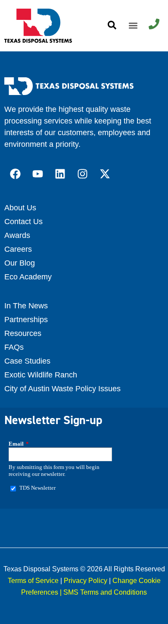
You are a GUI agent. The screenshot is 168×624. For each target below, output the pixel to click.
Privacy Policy (85, 580)
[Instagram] (82, 174)
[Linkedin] (60, 174)
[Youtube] (37, 174)
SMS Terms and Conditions (105, 592)
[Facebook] (15, 174)
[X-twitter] (104, 174)
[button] (133, 26)
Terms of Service (33, 580)
